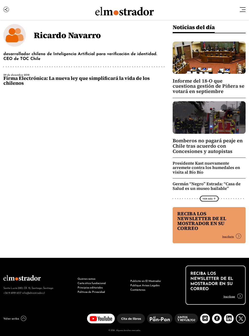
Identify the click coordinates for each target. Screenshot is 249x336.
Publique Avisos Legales (145, 285)
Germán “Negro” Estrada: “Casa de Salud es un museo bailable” (206, 186)
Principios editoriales (90, 287)
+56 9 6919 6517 (12, 292)
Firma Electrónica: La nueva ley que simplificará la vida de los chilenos (76, 80)
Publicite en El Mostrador (145, 281)
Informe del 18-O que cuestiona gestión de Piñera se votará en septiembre (208, 86)
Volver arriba (11, 318)
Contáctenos (137, 289)
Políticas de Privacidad (91, 292)
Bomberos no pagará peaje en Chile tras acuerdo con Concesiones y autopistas (208, 145)
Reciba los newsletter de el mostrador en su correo (201, 220)
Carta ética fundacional (92, 283)
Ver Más (208, 198)
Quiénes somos (86, 278)
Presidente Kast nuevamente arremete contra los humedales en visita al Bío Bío (206, 167)
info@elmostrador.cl (33, 292)
